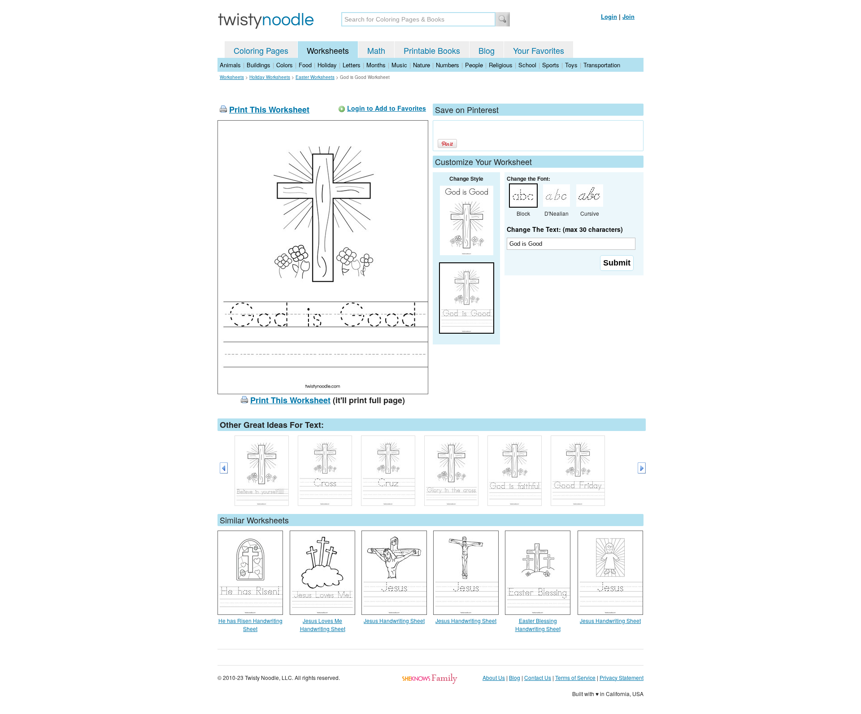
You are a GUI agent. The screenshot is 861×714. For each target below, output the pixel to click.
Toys (571, 65)
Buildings (258, 65)
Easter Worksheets (315, 77)
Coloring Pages (261, 50)
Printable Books (432, 50)
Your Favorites (538, 50)
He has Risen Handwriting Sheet (250, 624)
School (527, 65)
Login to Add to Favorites (386, 108)
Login (609, 16)
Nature (421, 65)
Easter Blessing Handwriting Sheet (538, 624)
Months (376, 65)
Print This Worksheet (269, 109)
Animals (230, 65)
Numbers (447, 65)
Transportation (601, 65)
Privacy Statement (622, 677)
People (474, 65)
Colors (284, 65)
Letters (352, 65)
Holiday (327, 65)
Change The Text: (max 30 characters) (565, 229)
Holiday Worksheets (269, 77)
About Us (494, 677)
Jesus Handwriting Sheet (394, 620)
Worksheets (328, 50)
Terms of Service (575, 677)
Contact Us (537, 677)
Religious (501, 65)
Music (399, 65)
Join (628, 16)
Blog (486, 50)
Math (376, 50)
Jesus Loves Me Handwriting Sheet (322, 624)
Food (305, 65)
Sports (550, 65)
